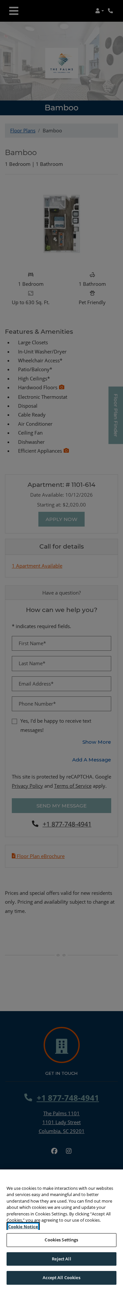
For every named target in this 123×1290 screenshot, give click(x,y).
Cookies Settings (61, 1240)
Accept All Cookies (61, 1277)
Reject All (61, 1259)
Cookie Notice (23, 1227)
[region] (61, 1229)
